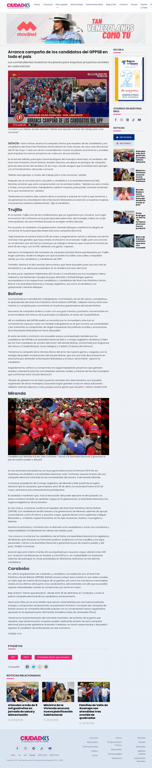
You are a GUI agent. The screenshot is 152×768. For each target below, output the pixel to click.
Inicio (37, 4)
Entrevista (140, 746)
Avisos (118, 737)
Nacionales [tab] (125, 143)
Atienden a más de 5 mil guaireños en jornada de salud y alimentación (22, 710)
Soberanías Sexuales (139, 760)
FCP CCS (42, 755)
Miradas (141, 737)
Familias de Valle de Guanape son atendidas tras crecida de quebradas (93, 711)
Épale (32, 755)
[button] (129, 79)
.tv (19, 755)
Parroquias (62, 4)
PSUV (26, 657)
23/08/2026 (17, 720)
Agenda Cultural (141, 752)
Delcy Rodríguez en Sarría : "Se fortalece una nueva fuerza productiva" (142, 221)
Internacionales (94, 4)
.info (13, 755)
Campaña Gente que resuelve (53, 657)
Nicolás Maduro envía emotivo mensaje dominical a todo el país (141, 197)
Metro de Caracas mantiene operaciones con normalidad (142, 242)
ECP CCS (54, 755)
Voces (134, 4)
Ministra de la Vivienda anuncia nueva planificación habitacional (58, 710)
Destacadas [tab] (126, 137)
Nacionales (77, 4)
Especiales (116, 749)
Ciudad (141, 742)
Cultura (123, 4)
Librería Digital (115, 754)
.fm (25, 755)
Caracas (48, 4)
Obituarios (117, 758)
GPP (13, 657)
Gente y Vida (144, 6)
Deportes (111, 4)
